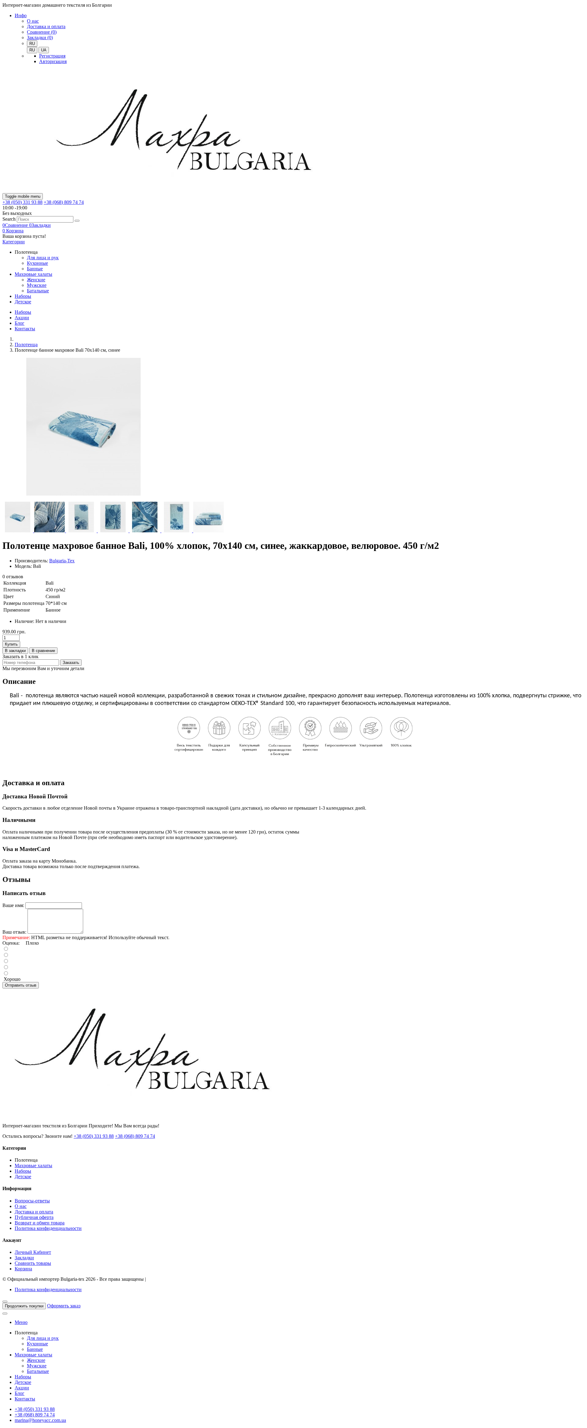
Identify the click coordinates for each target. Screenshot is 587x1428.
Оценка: (11, 943)
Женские (36, 279)
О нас (33, 21)
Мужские (36, 285)
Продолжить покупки (24, 1306)
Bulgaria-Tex (62, 560)
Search (9, 219)
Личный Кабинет (33, 1252)
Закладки (24, 1257)
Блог (19, 323)
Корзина (23, 1268)
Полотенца (26, 344)
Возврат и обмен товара (40, 1222)
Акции (22, 317)
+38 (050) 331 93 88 (22, 202)
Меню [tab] (21, 1322)
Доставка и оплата (46, 26)
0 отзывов (12, 576)
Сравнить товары (33, 1263)
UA (43, 50)
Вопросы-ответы (32, 1200)
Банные (35, 268)
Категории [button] (13, 241)
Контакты (25, 328)
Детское (23, 301)
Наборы (23, 296)
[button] (13, 230)
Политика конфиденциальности (48, 1228)
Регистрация (52, 55)
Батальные (38, 290)
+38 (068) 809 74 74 (64, 202)
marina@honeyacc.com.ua (40, 1420)
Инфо (21, 15)
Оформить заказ (63, 1305)
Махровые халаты (33, 274)
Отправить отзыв (20, 985)
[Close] (4, 1301)
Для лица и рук (43, 257)
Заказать (71, 662)
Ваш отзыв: (14, 932)
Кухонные (37, 263)
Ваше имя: (13, 905)
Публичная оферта (34, 1217)
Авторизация (53, 61)
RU (32, 50)
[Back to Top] (4, 1313)
